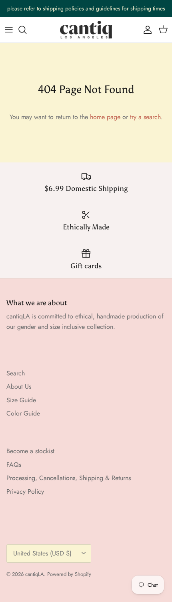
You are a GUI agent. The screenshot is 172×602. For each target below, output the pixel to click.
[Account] (145, 30)
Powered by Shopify (69, 574)
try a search (145, 117)
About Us (18, 386)
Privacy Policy (25, 491)
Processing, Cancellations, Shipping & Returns (68, 477)
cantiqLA (34, 574)
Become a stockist (30, 451)
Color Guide (23, 413)
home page (105, 117)
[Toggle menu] (9, 30)
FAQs (13, 464)
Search (15, 373)
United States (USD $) (42, 553)
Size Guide (21, 400)
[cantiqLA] (86, 30)
